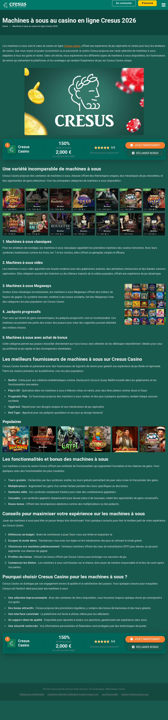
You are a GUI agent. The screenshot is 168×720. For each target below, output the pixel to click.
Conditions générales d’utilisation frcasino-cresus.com (72, 694)
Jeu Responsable (110, 694)
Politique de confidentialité (32, 694)
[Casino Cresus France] (15, 4)
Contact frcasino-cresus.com (135, 694)
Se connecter (124, 3)
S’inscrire (147, 3)
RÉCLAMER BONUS (146, 153)
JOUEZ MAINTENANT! (147, 145)
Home (5, 26)
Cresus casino (72, 45)
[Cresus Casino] (11, 152)
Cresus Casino (24, 149)
